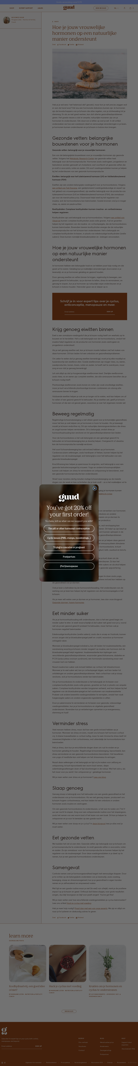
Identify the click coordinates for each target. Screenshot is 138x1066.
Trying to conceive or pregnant (69, 547)
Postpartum (69, 556)
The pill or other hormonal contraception (69, 528)
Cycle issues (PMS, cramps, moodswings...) (69, 538)
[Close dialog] (94, 488)
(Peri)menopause (69, 566)
